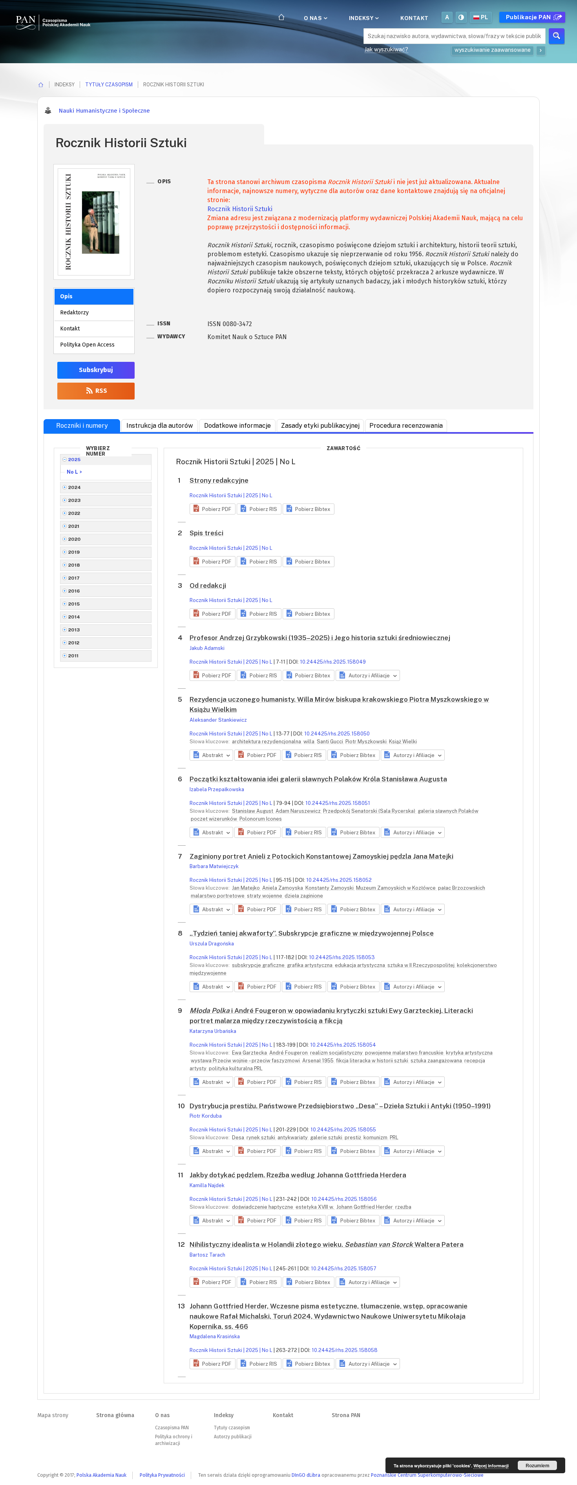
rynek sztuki (261, 1137)
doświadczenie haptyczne (263, 1207)
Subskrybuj (96, 370)
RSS (100, 390)
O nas (313, 18)
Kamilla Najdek (207, 1185)
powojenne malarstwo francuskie (405, 1053)
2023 (74, 500)
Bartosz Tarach (207, 1255)
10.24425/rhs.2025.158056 (344, 1199)
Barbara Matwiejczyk (214, 866)
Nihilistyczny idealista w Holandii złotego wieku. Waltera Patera (327, 1244)
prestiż (353, 1137)
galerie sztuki (326, 1137)
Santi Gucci (330, 741)
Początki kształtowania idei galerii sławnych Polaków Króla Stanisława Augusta (318, 779)
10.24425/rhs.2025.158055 (343, 1130)
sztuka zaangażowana (437, 1061)
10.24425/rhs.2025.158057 (343, 1269)
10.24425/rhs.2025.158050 (337, 734)
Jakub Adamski (207, 648)
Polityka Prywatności (162, 1475)
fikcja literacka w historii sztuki (372, 1061)
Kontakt (414, 18)
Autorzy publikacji (233, 1436)
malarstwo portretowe (218, 896)
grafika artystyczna (310, 965)
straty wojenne (265, 896)
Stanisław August (253, 811)
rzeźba (403, 1207)
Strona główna (115, 1415)
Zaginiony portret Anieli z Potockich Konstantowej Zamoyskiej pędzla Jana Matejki (321, 856)
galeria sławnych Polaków (448, 811)
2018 (74, 565)
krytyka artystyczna (469, 1053)
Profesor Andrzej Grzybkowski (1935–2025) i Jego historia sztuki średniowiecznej (320, 638)
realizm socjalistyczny (337, 1053)
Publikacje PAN (529, 17)
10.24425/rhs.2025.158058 (345, 1350)
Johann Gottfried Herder (365, 1207)
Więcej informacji (491, 1466)
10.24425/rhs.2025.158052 (339, 880)
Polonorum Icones (260, 819)
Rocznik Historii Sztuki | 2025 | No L (231, 495)
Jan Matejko (246, 888)
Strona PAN (346, 1415)
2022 (74, 513)
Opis (66, 296)
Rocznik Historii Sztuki (239, 209)
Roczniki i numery (82, 425)
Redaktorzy (74, 312)
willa (309, 741)
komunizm (376, 1137)
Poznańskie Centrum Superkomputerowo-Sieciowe (427, 1475)
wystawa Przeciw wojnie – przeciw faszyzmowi (246, 1061)
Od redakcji (208, 585)
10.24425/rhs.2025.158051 (337, 803)
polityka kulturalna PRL (236, 1068)
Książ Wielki (403, 741)
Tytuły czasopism (109, 85)
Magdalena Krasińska (215, 1336)
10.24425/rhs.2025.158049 (333, 662)
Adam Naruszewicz (299, 811)
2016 (74, 591)
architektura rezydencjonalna (267, 741)
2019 (74, 552)
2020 (74, 539)
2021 (74, 526)
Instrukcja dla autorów (159, 425)
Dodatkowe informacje (237, 425)
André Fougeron (289, 1053)
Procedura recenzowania (406, 425)
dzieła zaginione (304, 896)
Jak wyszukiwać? (386, 49)
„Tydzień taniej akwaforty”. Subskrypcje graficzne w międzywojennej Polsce (312, 933)
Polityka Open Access (87, 344)
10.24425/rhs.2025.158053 (342, 957)
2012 (74, 643)
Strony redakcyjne (219, 480)
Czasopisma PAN (172, 1427)
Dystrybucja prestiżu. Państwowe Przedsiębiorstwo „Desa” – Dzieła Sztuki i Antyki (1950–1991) (340, 1106)
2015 (74, 604)
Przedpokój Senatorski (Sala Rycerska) (369, 811)
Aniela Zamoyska (283, 888)
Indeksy (362, 18)
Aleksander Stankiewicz (218, 720)
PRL (394, 1137)
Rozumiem (538, 1465)
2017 (74, 578)
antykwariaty (293, 1137)
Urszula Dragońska (212, 944)
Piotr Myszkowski (366, 741)
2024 (74, 487)
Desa (238, 1137)
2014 (74, 617)
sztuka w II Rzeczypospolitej (421, 965)
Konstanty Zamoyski (330, 888)
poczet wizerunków (214, 819)
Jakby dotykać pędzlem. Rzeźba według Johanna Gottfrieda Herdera (298, 1175)
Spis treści (206, 533)
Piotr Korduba (206, 1116)
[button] (213, 509)
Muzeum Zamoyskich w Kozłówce (396, 888)
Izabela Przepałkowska (217, 789)
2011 (73, 656)
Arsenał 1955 (318, 1061)
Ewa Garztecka (250, 1053)
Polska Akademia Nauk (101, 1475)
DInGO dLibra (306, 1475)
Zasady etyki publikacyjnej (320, 425)
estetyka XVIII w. (315, 1207)
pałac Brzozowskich (461, 888)
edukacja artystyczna (360, 965)
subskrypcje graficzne (259, 965)
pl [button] (484, 17)
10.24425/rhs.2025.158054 (343, 1045)
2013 (74, 630)
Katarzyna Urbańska (213, 1031)
